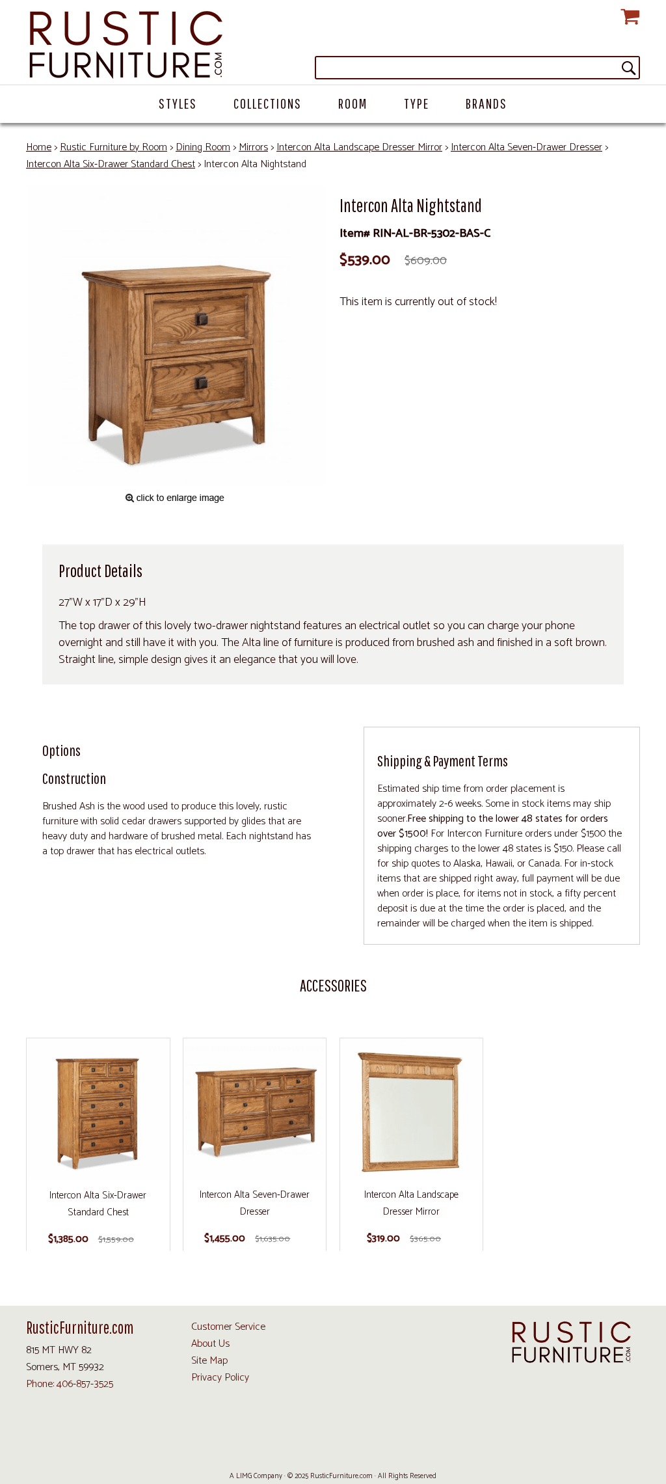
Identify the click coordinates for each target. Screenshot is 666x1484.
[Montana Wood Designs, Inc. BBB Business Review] (388, 1446)
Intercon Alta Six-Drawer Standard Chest (110, 164)
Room (352, 103)
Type (416, 103)
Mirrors (253, 147)
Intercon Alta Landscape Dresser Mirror (359, 147)
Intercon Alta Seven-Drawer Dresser (526, 147)
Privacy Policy (220, 1377)
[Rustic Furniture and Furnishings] (333, 46)
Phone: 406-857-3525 (69, 1384)
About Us (210, 1344)
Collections (267, 103)
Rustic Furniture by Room (113, 147)
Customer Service (228, 1327)
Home (38, 147)
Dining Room (203, 147)
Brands (486, 103)
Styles (178, 103)
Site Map (209, 1360)
